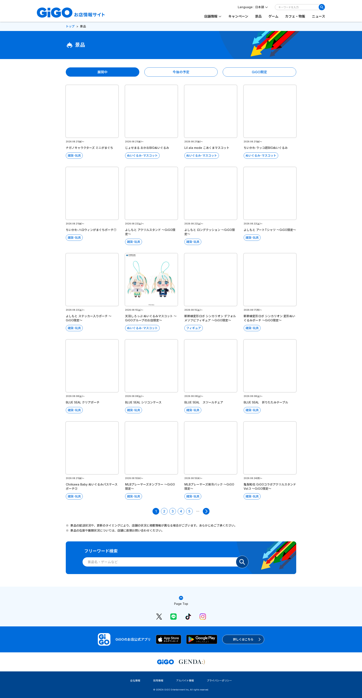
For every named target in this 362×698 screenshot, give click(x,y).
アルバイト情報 (185, 680)
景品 (258, 16)
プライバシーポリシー (219, 680)
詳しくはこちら (243, 639)
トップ (70, 26)
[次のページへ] (206, 511)
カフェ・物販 (295, 16)
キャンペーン (238, 16)
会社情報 (135, 680)
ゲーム (273, 16)
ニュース (318, 16)
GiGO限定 (259, 72)
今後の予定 (181, 72)
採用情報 (158, 680)
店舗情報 (210, 16)
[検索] (321, 7)
